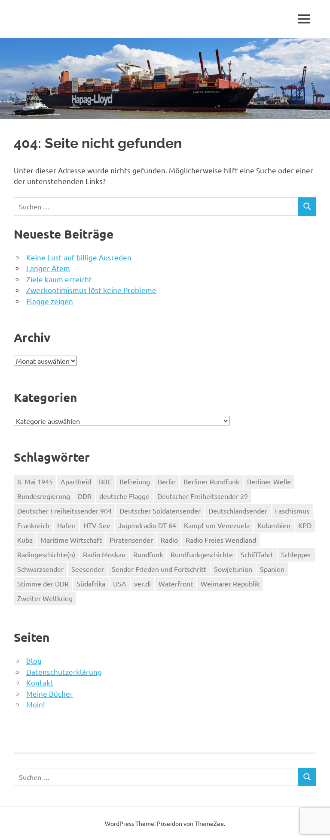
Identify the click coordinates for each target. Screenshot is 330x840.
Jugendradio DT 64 (147, 525)
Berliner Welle (269, 481)
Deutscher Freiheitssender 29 (202, 496)
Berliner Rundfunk (211, 481)
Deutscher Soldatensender (160, 510)
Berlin (167, 481)
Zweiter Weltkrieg (45, 598)
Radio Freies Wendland (221, 539)
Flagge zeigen (49, 300)
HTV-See (96, 525)
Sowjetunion (233, 569)
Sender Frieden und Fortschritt (159, 569)
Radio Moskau (104, 554)
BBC (105, 481)
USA (119, 583)
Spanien (272, 569)
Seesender (87, 569)
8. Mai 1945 (35, 481)
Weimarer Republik (230, 583)
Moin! (35, 704)
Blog (34, 660)
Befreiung (134, 481)
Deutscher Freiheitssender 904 (64, 510)
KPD (305, 525)
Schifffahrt (257, 554)
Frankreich (33, 525)
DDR (85, 496)
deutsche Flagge (124, 496)
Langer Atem (48, 267)
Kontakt (39, 682)
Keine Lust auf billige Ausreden (78, 257)
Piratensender (131, 539)
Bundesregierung (43, 496)
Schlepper (296, 554)
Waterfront (176, 583)
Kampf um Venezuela (217, 525)
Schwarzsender (40, 569)
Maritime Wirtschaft (71, 539)
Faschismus (292, 510)
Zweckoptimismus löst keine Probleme (91, 289)
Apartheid (76, 481)
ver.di (142, 583)
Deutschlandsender (237, 510)
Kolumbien (273, 525)
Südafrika (90, 583)
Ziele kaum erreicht (59, 279)
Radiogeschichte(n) (46, 554)
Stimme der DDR (43, 583)
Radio (169, 539)
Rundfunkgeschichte (202, 554)
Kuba (25, 539)
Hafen (66, 525)
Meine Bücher (49, 693)
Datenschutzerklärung (64, 671)
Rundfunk (148, 554)
